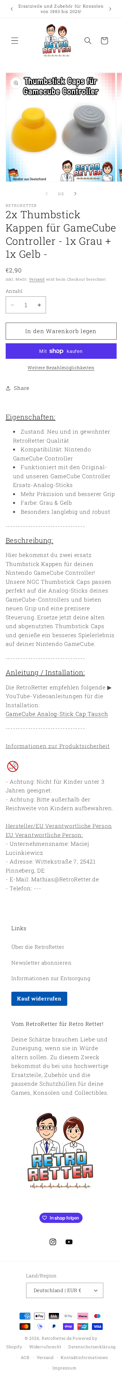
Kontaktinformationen (84, 1357)
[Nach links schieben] (46, 193)
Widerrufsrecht (45, 1346)
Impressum (64, 1368)
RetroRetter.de (57, 1338)
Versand (37, 279)
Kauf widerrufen (39, 998)
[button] (15, 41)
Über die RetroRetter (37, 946)
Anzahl (14, 291)
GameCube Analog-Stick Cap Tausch (57, 713)
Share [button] (21, 387)
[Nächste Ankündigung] (110, 9)
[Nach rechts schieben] (75, 193)
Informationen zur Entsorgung (51, 978)
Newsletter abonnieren (41, 962)
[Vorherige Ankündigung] (12, 9)
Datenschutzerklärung (92, 1346)
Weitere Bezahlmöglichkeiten (61, 367)
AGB (25, 1357)
